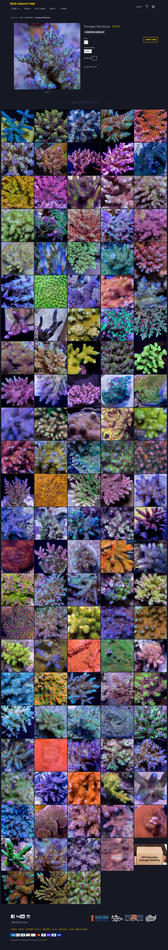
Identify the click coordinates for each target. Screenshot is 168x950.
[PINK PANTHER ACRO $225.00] (84, 391)
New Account (81, 929)
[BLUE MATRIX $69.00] (150, 159)
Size (85, 38)
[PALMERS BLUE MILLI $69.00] (17, 424)
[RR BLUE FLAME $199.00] (17, 126)
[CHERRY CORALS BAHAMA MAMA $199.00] (17, 887)
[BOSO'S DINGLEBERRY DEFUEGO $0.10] (117, 854)
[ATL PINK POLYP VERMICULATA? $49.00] (17, 688)
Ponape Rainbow (42, 17)
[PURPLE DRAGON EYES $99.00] (84, 523)
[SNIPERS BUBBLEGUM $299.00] (150, 523)
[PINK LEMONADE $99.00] (117, 424)
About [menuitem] (53, 8)
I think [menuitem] (63, 8)
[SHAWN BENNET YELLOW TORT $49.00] (150, 589)
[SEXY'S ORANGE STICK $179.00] (117, 788)
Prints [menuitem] (27, 8)
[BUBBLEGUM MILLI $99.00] (17, 391)
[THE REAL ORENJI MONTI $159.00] (50, 755)
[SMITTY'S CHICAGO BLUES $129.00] (17, 821)
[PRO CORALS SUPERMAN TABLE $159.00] (17, 490)
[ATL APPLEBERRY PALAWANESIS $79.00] (50, 291)
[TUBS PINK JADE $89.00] (84, 688)
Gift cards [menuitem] (40, 8)
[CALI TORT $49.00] (117, 225)
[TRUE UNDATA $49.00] (117, 722)
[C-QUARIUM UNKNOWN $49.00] (84, 589)
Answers (47, 929)
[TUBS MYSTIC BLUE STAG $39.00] (17, 755)
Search (14, 929)
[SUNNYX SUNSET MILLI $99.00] (84, 622)
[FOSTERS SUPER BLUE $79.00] (150, 291)
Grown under (89, 47)
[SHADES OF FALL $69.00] (150, 192)
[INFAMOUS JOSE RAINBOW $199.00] (50, 324)
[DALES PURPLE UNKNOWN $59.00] (150, 490)
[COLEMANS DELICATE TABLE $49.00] (84, 258)
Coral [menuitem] (14, 8)
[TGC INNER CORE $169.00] (17, 192)
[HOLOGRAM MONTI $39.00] (17, 357)
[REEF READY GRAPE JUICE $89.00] (117, 523)
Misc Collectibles (26, 17)
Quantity (88, 58)
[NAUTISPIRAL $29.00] (50, 821)
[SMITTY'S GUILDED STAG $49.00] (150, 788)
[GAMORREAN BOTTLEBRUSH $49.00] (150, 324)
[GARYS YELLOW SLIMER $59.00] (84, 324)
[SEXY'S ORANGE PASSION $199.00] (117, 589)
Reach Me (63, 929)
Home (21, 929)
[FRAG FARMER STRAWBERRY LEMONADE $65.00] (17, 324)
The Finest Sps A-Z (33, 929)
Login (71, 929)
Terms (45, 940)
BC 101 (54, 929)
